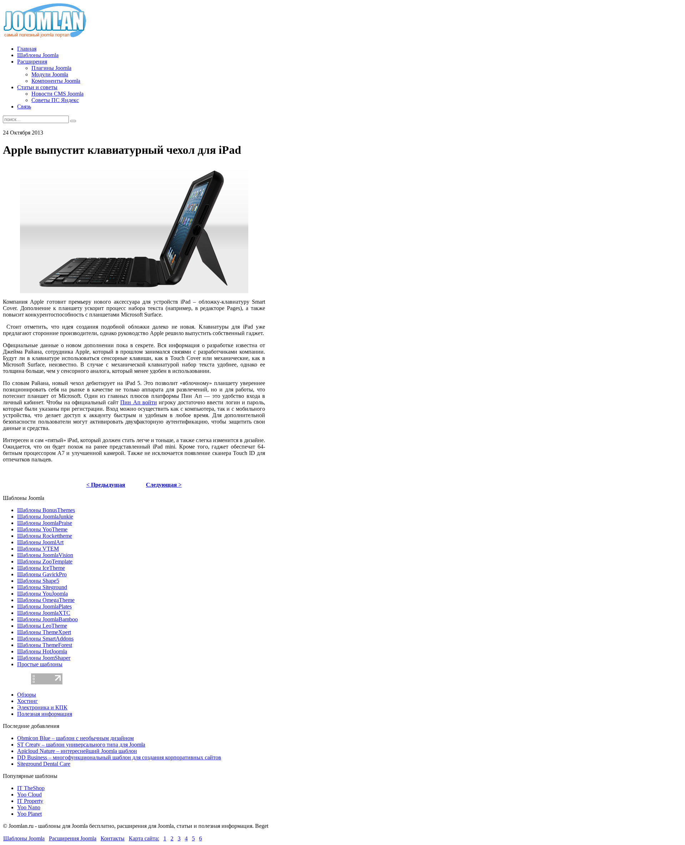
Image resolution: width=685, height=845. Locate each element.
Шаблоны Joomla (24, 838)
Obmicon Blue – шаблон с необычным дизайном (75, 738)
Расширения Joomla (72, 838)
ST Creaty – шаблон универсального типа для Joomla (81, 745)
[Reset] (73, 121)
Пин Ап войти (138, 402)
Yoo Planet (29, 814)
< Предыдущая (105, 485)
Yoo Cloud (29, 794)
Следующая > (164, 485)
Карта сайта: (144, 838)
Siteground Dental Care (43, 764)
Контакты (113, 838)
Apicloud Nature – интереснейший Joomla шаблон (77, 751)
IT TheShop (31, 788)
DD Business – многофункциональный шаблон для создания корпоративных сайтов (119, 757)
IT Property (30, 801)
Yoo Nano (28, 807)
